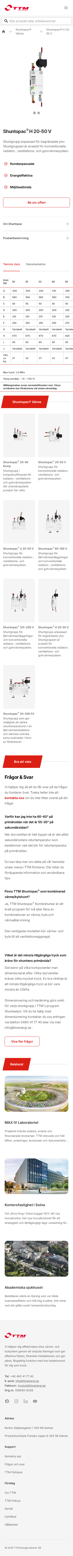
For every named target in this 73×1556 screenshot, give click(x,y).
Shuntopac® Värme (23, 31)
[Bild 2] (38, 113)
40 (31, 1376)
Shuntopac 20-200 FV (18, 713)
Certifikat (10, 1516)
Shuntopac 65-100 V (52, 548)
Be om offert (37, 202)
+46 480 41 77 (20, 1376)
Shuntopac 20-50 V (52, 462)
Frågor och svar (15, 1464)
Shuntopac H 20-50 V (53, 627)
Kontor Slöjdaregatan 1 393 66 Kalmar (29, 1427)
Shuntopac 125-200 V (18, 627)
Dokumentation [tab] (36, 264)
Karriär (9, 1508)
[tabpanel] (36, 334)
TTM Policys (12, 1500)
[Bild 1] (34, 113)
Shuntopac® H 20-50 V (58, 31)
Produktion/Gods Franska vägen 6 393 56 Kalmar (36, 1435)
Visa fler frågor (22, 1041)
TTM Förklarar (14, 1472)
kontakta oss (14, 798)
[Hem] (3, 31)
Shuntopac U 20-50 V (18, 548)
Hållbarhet (11, 1524)
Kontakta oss (13, 1456)
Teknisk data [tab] (11, 264)
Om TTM (10, 1492)
